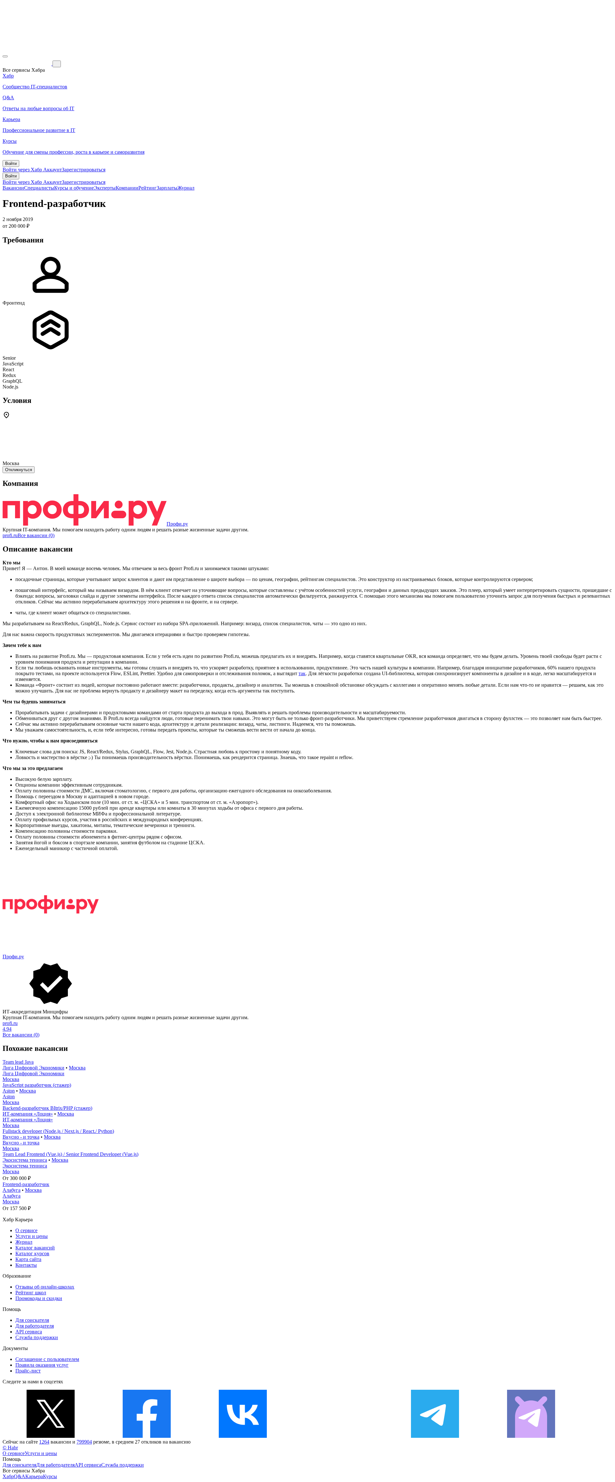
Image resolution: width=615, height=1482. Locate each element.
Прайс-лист (28, 1370)
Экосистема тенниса (25, 1160)
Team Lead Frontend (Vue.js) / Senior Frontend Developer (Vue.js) (70, 1154)
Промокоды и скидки (38, 1298)
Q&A (19, 1476)
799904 (84, 1442)
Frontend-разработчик (26, 1184)
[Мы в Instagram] (339, 1436)
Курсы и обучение (74, 188)
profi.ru (10, 535)
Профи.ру (177, 524)
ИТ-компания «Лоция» (28, 1114)
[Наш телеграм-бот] (531, 1436)
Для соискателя (32, 1320)
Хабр (8, 1476)
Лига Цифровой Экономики (33, 1067)
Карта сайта (28, 1259)
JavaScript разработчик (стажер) (37, 1085)
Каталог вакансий (35, 1247)
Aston (9, 1090)
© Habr (10, 1447)
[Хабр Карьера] (28, 63)
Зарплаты (167, 188)
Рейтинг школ (30, 1292)
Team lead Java (18, 1062)
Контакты (26, 1265)
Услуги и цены (31, 1236)
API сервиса (28, 1331)
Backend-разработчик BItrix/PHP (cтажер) (47, 1108)
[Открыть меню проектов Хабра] (5, 56)
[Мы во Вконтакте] (243, 1436)
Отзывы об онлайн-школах (44, 1287)
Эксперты (105, 188)
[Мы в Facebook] (147, 1436)
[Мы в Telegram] (435, 1436)
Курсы (50, 1476)
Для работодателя (34, 1326)
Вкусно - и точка (21, 1137)
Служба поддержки (36, 1337)
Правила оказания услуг (42, 1365)
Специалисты (39, 188)
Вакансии (13, 188)
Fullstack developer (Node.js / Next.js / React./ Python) (58, 1131)
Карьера (34, 1476)
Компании (127, 188)
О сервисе (26, 1230)
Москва (77, 1067)
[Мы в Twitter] (51, 1436)
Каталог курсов (32, 1253)
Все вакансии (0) (36, 535)
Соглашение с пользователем (47, 1359)
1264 (44, 1442)
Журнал (185, 188)
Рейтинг (147, 188)
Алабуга (11, 1190)
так (302, 673)
